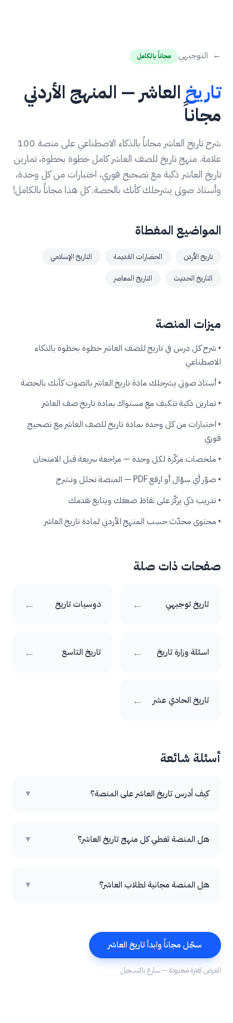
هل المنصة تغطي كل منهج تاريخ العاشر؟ (116, 840)
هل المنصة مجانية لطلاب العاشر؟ (116, 885)
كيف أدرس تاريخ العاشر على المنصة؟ (116, 794)
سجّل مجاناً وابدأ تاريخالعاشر (155, 944)
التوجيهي (199, 56)
